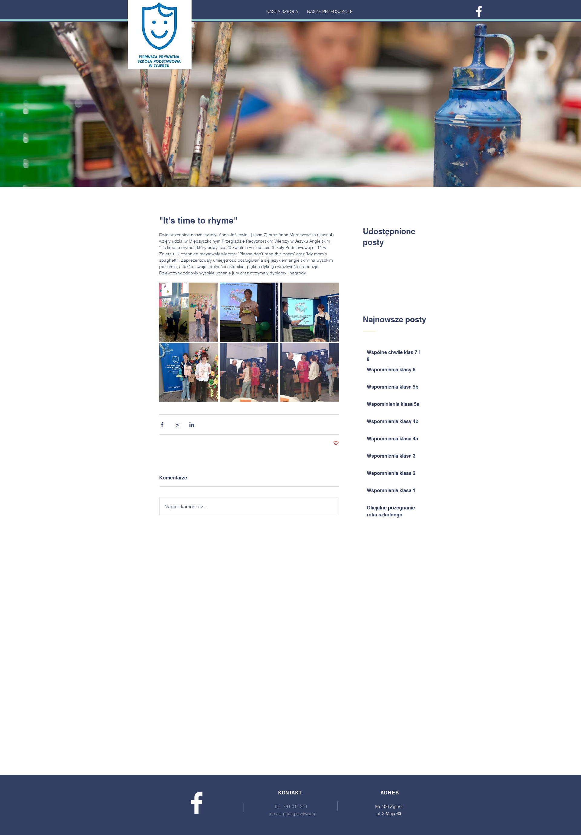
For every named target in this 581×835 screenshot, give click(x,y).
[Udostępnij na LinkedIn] (192, 424)
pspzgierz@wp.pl (299, 813)
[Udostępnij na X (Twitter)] (177, 424)
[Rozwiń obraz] (188, 312)
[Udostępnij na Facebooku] (162, 424)
